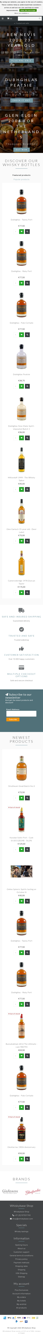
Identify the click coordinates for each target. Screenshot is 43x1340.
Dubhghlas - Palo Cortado (21, 323)
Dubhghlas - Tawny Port (21, 219)
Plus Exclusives (21, 1290)
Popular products (22, 179)
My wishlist (21, 1304)
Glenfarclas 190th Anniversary (21, 1147)
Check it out (21, 100)
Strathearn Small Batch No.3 (21, 786)
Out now (21, 150)
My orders (21, 1297)
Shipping (21, 1270)
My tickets (21, 1301)
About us (21, 1248)
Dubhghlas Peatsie (21, 374)
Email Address (12, 709)
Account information (22, 1294)
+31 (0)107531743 (23, 1215)
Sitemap (21, 1277)
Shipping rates (21, 1266)
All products (21, 1308)
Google (22, 1333)
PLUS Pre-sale (22, 61)
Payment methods (21, 1263)
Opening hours (21, 1245)
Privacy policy (21, 1259)
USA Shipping (21, 1273)
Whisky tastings (21, 1231)
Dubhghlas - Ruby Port (21, 271)
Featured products (22, 175)
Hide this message (28, 10)
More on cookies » (22, 13)
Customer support (21, 1252)
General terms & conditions (21, 1256)
